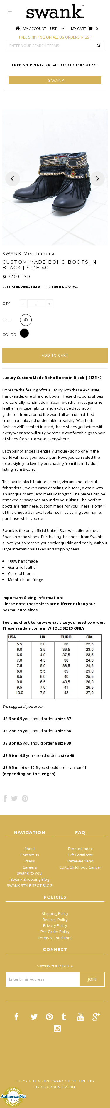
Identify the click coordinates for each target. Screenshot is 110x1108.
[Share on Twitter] (14, 799)
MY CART (84, 28)
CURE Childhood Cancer (80, 867)
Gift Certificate (80, 854)
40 (26, 319)
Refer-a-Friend (80, 861)
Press (30, 861)
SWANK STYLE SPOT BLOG (30, 885)
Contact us (29, 854)
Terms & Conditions (55, 937)
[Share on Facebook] (5, 799)
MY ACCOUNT (34, 28)
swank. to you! (30, 873)
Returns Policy (55, 919)
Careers (30, 867)
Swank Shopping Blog (30, 879)
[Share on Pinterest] (25, 799)
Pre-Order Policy (55, 931)
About (29, 848)
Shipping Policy (55, 913)
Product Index (80, 848)
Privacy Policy (55, 925)
